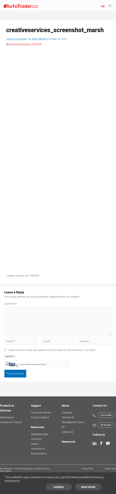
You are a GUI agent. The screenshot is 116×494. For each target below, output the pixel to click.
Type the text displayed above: (32, 364)
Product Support (40, 417)
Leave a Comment (16, 38)
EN (102, 6)
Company (67, 412)
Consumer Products (11, 422)
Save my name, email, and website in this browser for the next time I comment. (52, 350)
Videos (35, 443)
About (65, 405)
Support (36, 405)
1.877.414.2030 (105, 415)
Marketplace (7, 417)
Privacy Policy (87, 469)
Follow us (99, 434)
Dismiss (59, 487)
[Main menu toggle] (110, 6)
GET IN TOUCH (106, 425)
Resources (37, 427)
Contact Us (68, 417)
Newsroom (68, 441)
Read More (88, 487)
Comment (10, 303)
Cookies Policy (110, 469)
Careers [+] (68, 431)
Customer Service (41, 412)
